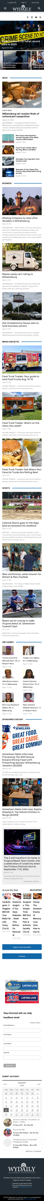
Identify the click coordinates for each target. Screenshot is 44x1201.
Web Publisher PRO (30, 1199)
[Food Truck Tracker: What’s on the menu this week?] (22, 406)
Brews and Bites (10, 342)
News (5, 78)
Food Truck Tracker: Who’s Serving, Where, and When (26, 149)
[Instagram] (31, 17)
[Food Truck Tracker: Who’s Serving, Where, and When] (8, 149)
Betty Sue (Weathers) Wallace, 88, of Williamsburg (10, 708)
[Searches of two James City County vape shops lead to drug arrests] (8, 172)
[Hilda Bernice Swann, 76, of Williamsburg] (8, 673)
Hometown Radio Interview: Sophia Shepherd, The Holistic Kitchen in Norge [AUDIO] (22, 812)
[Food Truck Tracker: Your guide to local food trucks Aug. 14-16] (22, 359)
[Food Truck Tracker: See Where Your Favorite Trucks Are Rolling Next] (22, 453)
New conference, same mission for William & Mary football (21, 575)
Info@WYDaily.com (25, 1187)
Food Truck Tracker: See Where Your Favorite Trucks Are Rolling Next (22, 471)
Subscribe (35, 2)
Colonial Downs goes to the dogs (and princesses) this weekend (20, 524)
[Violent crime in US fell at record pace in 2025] (22, 35)
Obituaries (8, 642)
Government (6, 38)
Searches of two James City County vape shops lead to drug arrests (28, 171)
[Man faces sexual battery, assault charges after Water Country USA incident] (8, 138)
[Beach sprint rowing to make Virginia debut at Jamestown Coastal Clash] (22, 604)
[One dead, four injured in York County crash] (8, 161)
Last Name (7, 1043)
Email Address (9, 1025)
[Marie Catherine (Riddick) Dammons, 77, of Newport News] (28, 697)
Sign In (24, 2)
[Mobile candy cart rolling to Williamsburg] (22, 257)
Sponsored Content (12, 719)
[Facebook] (27, 17)
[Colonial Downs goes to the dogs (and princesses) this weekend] (22, 506)
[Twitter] (40, 17)
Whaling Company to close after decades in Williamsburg (20, 219)
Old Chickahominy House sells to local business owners (20, 324)
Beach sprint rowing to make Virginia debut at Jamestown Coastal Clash (18, 623)
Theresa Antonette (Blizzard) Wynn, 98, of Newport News (11, 661)
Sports (6, 488)
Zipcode (6, 1052)
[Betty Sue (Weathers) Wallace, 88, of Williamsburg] (8, 697)
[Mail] (36, 17)
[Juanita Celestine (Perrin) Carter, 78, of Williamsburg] (28, 673)
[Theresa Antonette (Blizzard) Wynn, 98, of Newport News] (8, 650)
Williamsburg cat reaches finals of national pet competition (20, 115)
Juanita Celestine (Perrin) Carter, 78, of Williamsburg (31, 684)
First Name (7, 1034)
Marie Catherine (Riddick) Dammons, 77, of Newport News (32, 708)
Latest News (7, 110)
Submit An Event (10, 1076)
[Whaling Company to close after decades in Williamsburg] (22, 201)
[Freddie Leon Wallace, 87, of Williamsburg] (28, 650)
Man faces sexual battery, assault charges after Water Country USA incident (27, 137)
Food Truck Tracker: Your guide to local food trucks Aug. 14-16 (20, 378)
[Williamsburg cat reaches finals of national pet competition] (22, 95)
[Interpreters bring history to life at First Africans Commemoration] (15, 60)
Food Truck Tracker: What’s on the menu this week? (20, 424)
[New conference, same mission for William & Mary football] (22, 557)
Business (7, 183)
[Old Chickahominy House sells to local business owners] (22, 306)
